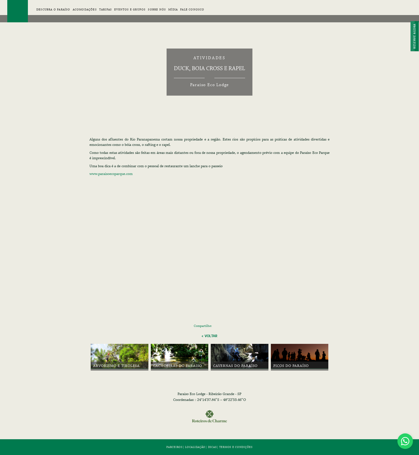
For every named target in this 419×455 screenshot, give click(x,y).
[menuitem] (85, 12)
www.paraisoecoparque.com (111, 174)
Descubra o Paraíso (53, 9)
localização (195, 447)
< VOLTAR (209, 335)
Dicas (212, 447)
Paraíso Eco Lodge (17, 11)
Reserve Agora (414, 36)
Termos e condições (236, 447)
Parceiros (174, 447)
